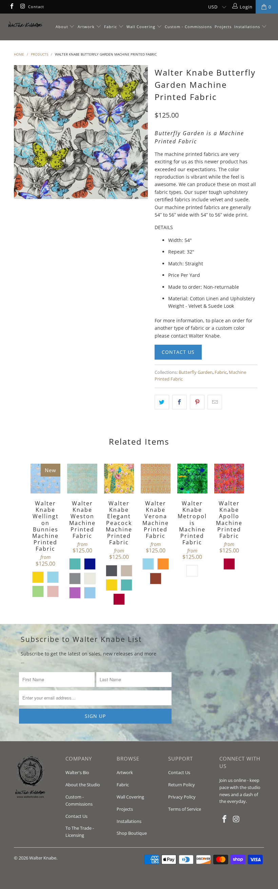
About (63, 26)
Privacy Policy (182, 797)
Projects (223, 26)
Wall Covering (140, 26)
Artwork (86, 26)
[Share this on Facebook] (179, 402)
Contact (36, 6)
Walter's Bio (77, 772)
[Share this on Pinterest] (197, 402)
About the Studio (82, 785)
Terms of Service (184, 809)
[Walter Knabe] (25, 25)
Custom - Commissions (188, 26)
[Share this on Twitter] (162, 402)
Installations (247, 26)
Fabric (110, 26)
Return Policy (181, 785)
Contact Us (178, 352)
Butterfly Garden (196, 372)
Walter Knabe (42, 858)
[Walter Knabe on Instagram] (22, 7)
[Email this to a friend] (214, 402)
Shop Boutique (132, 833)
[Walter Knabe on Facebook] (11, 7)
